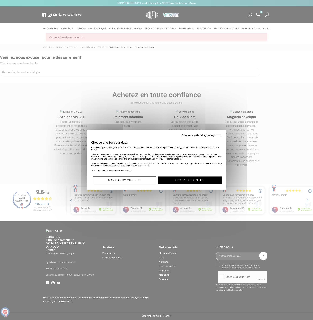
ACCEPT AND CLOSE (190, 180)
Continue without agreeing (198, 135)
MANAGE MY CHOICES (124, 180)
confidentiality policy (123, 170)
